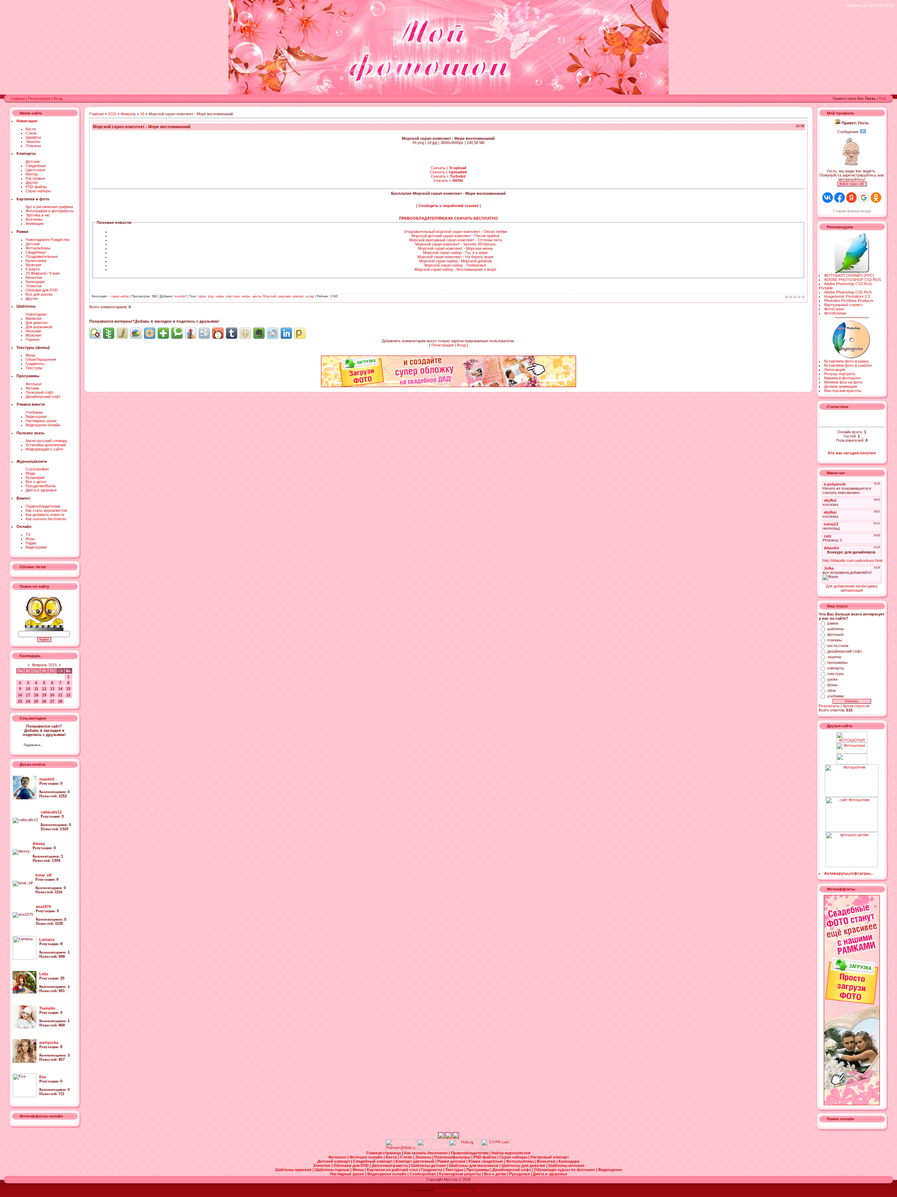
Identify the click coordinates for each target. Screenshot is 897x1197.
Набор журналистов (511, 1153)
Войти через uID (852, 184)
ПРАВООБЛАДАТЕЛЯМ (421, 218)
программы (837, 662)
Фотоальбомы (38, 248)
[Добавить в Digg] (204, 333)
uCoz (480, 1190)
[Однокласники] (58, 745)
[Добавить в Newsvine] (108, 333)
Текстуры (34, 368)
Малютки (33, 318)
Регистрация (39, 98)
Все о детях (36, 482)
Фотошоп (34, 384)
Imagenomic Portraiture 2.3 (847, 296)
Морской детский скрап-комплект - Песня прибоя (455, 236)
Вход (58, 98)
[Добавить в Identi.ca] (95, 333)
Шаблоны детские (429, 1165)
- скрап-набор (119, 296)
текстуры (835, 674)
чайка (219, 296)
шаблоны (835, 629)
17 (28, 695)
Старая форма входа (852, 211)
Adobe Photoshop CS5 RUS (848, 292)
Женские (33, 331)
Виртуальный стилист (843, 305)
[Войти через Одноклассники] (876, 197)
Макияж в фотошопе (842, 378)
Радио (31, 543)
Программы (478, 1170)
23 (20, 701)
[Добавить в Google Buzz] (136, 333)
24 (28, 701)
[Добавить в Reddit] (272, 333)
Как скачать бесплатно (46, 519)
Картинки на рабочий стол (393, 1170)
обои (831, 690)
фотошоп (835, 634)
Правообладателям (43, 506)
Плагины (33, 146)
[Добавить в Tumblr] (231, 333)
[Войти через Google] (863, 197)
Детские (33, 161)
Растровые (35, 178)
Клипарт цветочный (415, 1161)
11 (36, 689)
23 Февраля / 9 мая (43, 273)
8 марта (33, 269)
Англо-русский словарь (46, 441)
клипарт (298, 296)
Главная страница (384, 1153)
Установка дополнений (46, 445)
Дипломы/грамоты (390, 1165)
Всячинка (34, 219)
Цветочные (36, 170)
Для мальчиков (39, 327)
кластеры (233, 296)
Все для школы (39, 294)
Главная (18, 98)
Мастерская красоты (842, 390)
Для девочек (37, 323)
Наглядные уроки (41, 421)
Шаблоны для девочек (523, 1165)
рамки (832, 623)
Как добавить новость (45, 514)
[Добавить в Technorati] (177, 333)
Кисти (31, 129)
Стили (31, 133)
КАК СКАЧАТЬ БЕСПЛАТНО (471, 218)
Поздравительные (42, 256)
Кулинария (35, 477)
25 (36, 701)
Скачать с (448, 168)
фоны (832, 685)
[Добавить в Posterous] (300, 333)
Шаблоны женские (566, 1165)
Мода (30, 473)
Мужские (33, 265)
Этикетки (34, 286)
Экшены (33, 141)
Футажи (32, 388)
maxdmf (180, 296)
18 (36, 695)
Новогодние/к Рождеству (48, 240)
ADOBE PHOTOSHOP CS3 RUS (852, 279)
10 (28, 689)
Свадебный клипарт (373, 1161)
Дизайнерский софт (43, 396)
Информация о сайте (44, 449)
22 (68, 695)
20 (52, 695)
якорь (246, 296)
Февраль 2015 (44, 665)
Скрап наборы (38, 191)
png (210, 296)
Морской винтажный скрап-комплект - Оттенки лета (455, 240)
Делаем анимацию (840, 386)
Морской (269, 296)
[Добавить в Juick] (122, 333)
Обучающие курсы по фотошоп (565, 1170)
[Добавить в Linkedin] (286, 333)
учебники (835, 696)
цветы (256, 296)
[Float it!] (149, 333)
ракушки (284, 296)
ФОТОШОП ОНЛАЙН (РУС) (849, 275)
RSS (882, 98)
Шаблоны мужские (294, 1170)
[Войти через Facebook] (839, 197)
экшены (834, 657)
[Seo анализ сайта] (496, 1149)
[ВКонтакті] (50, 745)
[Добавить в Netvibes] (163, 333)
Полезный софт (40, 392)
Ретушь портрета (839, 374)
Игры (30, 539)
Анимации (34, 223)
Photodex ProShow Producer (849, 300)
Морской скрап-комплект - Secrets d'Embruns (455, 244)
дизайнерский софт (844, 651)
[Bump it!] (190, 333)
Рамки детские (451, 1161)
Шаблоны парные (332, 1170)
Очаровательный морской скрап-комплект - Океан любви (455, 231)
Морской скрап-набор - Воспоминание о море (455, 269)
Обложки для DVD (42, 290)
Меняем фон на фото (843, 382)
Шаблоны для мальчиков (474, 1165)
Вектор (32, 174)
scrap (310, 296)
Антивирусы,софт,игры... (848, 873)
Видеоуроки (36, 416)
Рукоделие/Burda (41, 486)
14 (60, 689)
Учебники (34, 412)
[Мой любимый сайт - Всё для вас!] (851, 759)
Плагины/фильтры (452, 1157)
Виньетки (34, 277)
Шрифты (33, 137)
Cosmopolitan (37, 469)
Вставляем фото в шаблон (848, 365)
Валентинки (36, 261)
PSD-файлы (36, 187)
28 (60, 701)
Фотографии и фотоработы (50, 211)
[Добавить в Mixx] (218, 333)
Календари (35, 282)
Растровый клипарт (549, 1157)
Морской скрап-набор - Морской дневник (455, 261)
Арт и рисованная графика (49, 207)
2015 (112, 114)
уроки (832, 679)
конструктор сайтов (452, 1190)
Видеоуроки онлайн (43, 425)
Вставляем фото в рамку (846, 361)
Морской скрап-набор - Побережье (455, 265)
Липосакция (834, 369)
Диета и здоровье (41, 490)
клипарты (835, 668)
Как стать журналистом (46, 510)
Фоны (30, 355)
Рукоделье (520, 1174)
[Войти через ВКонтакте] (827, 197)
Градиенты (35, 364)
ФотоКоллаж (835, 313)
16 (20, 695)
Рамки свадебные (486, 1161)
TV (28, 534)
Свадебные (36, 166)
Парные (33, 339)
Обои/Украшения (41, 359)
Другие (32, 182)
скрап (202, 296)
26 (44, 701)
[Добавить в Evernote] (259, 333)
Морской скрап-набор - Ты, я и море (455, 252)
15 (68, 689)
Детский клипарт (334, 1161)
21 (60, 695)
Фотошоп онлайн (366, 1157)
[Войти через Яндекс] (851, 197)
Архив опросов (856, 706)
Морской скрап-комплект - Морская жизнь (455, 248)
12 (44, 689)
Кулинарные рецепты (460, 1174)
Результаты (829, 706)
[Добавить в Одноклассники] (245, 333)
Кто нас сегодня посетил (852, 453)
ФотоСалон (834, 309)
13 (52, 689)
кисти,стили (837, 646)
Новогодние (36, 314)
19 (44, 695)
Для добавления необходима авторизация (851, 588)
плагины (834, 640)
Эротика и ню (37, 215)
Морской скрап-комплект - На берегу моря (455, 257)
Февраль (128, 114)
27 (52, 701)
